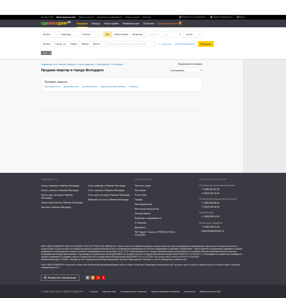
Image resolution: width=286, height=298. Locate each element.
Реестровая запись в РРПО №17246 (169, 257)
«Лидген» (75, 257)
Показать (206, 44)
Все (108, 34)
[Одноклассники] (93, 278)
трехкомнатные (89, 86)
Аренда (96, 23)
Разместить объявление (62, 277)
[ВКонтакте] (88, 278)
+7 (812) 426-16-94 (210, 193)
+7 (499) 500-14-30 (210, 216)
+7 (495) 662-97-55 (210, 189)
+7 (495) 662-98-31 (210, 203)
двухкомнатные (71, 86)
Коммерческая (131, 23)
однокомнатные (52, 86)
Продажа (82, 23)
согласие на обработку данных (202, 265)
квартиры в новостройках (113, 86)
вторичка (133, 86)
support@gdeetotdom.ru (212, 231)
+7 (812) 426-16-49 (210, 207)
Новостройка (121, 34)
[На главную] (57, 23)
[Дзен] (103, 278)
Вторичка (138, 34)
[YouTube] (98, 278)
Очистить (166, 44)
